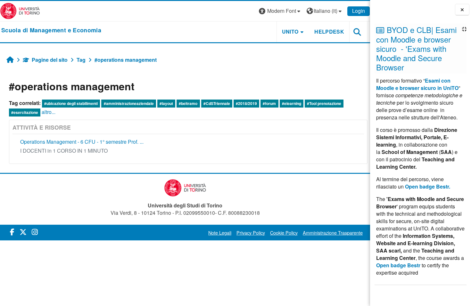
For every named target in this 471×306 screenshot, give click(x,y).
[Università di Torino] (20, 10)
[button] (280, 11)
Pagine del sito (50, 59)
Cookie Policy (284, 232)
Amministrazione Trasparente (333, 232)
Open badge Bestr (398, 265)
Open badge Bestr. (427, 186)
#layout (166, 103)
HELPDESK (329, 31)
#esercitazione (24, 112)
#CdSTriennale (216, 103)
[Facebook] (12, 232)
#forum (269, 103)
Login (358, 10)
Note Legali (219, 232)
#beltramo (188, 103)
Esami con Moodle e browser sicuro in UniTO (417, 84)
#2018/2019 (246, 103)
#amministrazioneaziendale (129, 103)
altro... (48, 112)
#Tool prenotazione (324, 103)
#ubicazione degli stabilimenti (71, 103)
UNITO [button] (290, 31)
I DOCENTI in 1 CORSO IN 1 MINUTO (64, 150)
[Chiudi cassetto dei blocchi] (462, 10)
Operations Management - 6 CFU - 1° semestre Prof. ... (82, 141)
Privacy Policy (250, 232)
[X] (23, 232)
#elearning (291, 103)
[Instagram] (34, 232)
